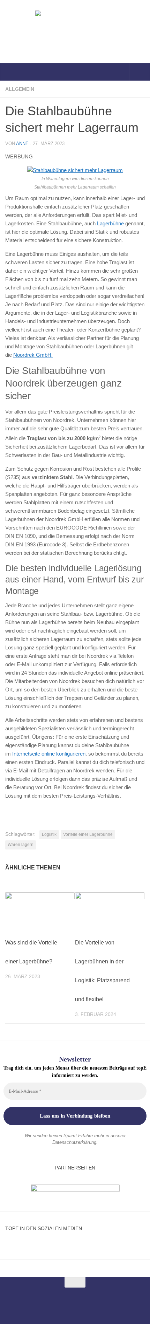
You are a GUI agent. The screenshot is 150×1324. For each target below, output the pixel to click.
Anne (22, 143)
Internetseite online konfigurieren (48, 754)
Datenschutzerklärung (74, 1142)
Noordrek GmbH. (33, 355)
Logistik (49, 834)
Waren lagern (20, 844)
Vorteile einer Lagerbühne (88, 834)
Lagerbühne (110, 223)
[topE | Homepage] (75, 32)
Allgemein (19, 89)
